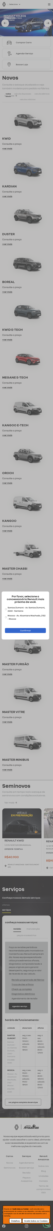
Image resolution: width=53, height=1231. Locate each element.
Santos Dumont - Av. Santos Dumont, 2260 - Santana (26, 609)
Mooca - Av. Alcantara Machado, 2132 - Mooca (27, 617)
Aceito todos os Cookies (36, 1221)
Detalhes (15, 1221)
